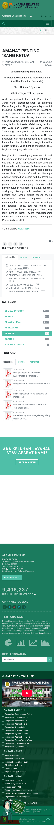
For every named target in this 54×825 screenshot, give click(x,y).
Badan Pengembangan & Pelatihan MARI (21, 793)
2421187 (7, 16)
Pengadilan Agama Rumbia (16, 747)
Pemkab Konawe (12, 755)
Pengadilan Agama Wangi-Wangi (18, 740)
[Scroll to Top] (47, 818)
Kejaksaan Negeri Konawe (15, 772)
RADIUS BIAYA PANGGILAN (24, 284)
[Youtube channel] (14, 607)
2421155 (18, 16)
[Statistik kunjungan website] (35, 594)
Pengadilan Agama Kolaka (16, 724)
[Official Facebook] (9, 607)
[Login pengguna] (31, 16)
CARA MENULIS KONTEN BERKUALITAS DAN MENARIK (27, 267)
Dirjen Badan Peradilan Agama (17, 797)
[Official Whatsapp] (5, 607)
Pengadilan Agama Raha (15, 727)
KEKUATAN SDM (8, 646)
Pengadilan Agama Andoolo (16, 734)
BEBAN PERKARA (21, 646)
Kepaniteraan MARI (13, 787)
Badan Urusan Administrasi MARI (18, 790)
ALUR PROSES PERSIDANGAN (26, 271)
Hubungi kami (12, 577)
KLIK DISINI (24, 228)
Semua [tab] (23, 257)
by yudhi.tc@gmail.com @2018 (36, 809)
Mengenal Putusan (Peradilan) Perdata (31, 383)
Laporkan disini (27, 462)
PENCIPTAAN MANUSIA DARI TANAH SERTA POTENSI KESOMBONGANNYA (26, 278)
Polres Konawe (11, 768)
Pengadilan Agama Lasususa (17, 743)
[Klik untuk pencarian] (2, 23)
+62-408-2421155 (15, 569)
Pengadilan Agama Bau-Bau (16, 721)
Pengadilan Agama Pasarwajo (17, 737)
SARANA (45, 646)
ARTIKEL (8, 65)
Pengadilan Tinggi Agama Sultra (18, 714)
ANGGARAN (33, 646)
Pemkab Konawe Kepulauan (16, 762)
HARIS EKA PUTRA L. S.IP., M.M (19, 62)
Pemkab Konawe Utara (14, 759)
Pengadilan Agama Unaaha (16, 730)
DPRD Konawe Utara (13, 765)
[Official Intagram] (24, 607)
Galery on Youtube (19, 676)
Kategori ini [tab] (10, 257)
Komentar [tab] (36, 257)
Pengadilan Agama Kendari (16, 717)
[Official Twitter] (19, 607)
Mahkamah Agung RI (13, 780)
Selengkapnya (45, 633)
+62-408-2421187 (16, 566)
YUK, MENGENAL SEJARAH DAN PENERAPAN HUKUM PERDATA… (27, 290)
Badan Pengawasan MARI (15, 784)
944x (49, 65)
